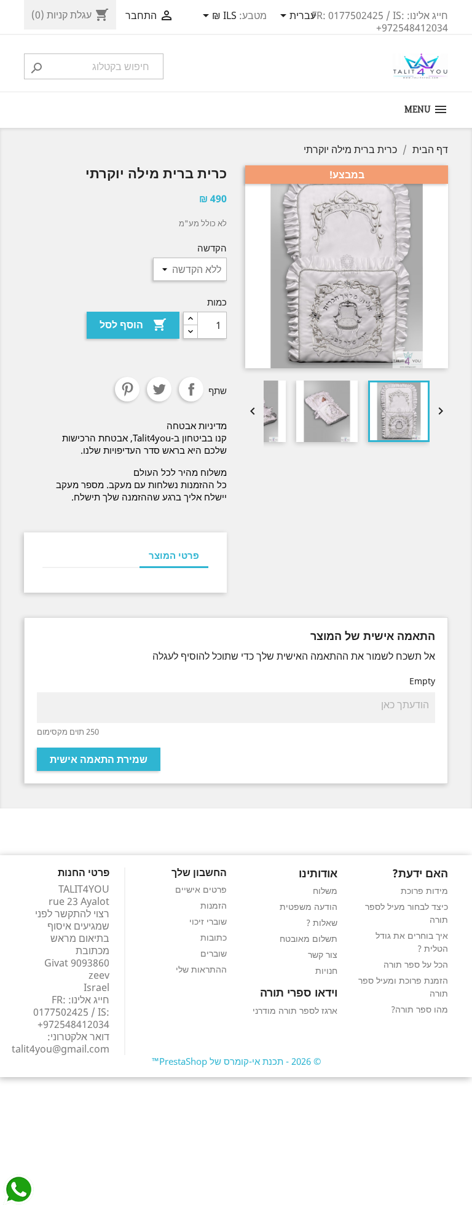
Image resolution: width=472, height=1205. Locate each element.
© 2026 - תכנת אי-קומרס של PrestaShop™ (236, 1061)
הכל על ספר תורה (416, 964)
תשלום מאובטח (308, 938)
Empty (422, 681)
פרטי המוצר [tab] (174, 555)
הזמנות (213, 905)
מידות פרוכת (424, 890)
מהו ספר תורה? (419, 1009)
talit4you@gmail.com (60, 1049)
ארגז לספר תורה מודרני (295, 1010)
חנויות (326, 970)
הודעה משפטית (308, 906)
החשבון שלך (199, 872)
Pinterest (127, 389)
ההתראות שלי (201, 969)
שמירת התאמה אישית (99, 759)
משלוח (325, 890)
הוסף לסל (133, 324)
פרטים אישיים (201, 889)
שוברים (213, 953)
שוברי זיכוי (208, 921)
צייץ (159, 389)
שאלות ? (321, 922)
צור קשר (322, 954)
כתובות (213, 937)
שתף (191, 389)
